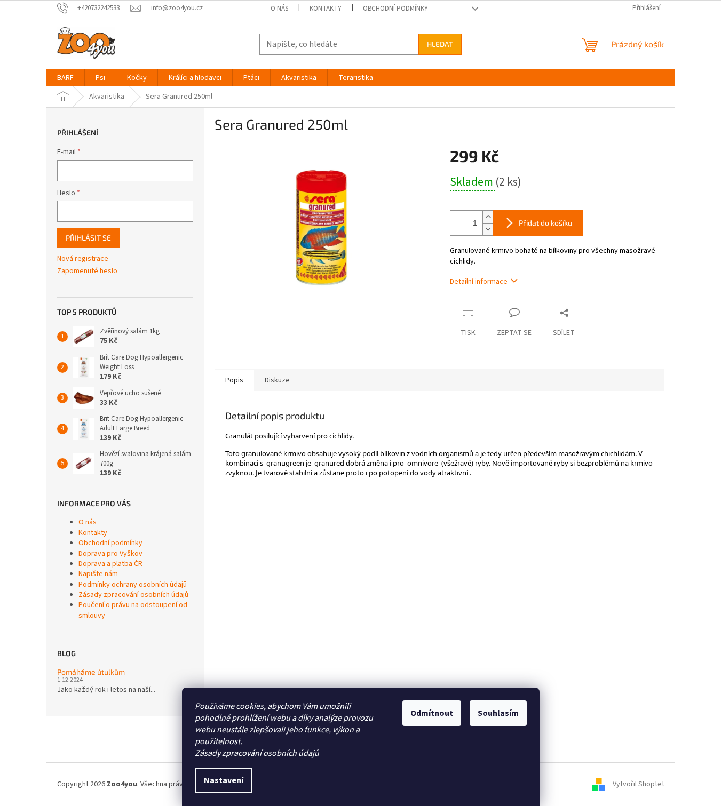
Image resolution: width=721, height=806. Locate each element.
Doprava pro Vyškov (110, 553)
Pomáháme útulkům (91, 672)
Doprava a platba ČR (110, 563)
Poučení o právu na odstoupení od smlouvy (132, 610)
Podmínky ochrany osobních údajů (132, 584)
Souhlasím (498, 713)
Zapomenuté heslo (87, 271)
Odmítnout (431, 713)
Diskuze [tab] (277, 380)
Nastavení (223, 780)
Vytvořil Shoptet (638, 784)
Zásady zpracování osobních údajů (257, 753)
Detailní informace (479, 281)
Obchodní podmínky (395, 8)
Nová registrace (82, 259)
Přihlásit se (88, 237)
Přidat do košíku (545, 222)
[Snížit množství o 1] (487, 229)
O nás (279, 8)
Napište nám (98, 574)
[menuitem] (65, 77)
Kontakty (326, 8)
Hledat (440, 44)
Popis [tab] (234, 380)
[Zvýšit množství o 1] (487, 217)
